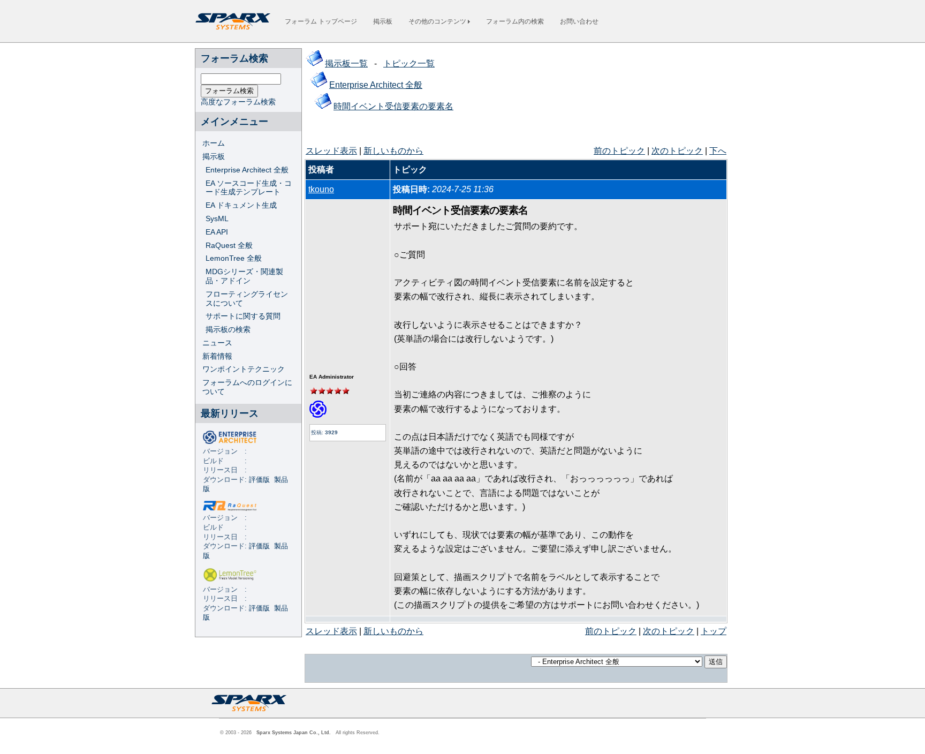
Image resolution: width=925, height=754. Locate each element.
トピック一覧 (409, 63)
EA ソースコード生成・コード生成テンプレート (249, 188)
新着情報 (217, 356)
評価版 (259, 480)
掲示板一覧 (346, 63)
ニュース (217, 342)
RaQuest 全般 (229, 245)
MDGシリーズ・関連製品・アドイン (244, 276)
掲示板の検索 (228, 329)
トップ (713, 631)
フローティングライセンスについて (247, 298)
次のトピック (677, 150)
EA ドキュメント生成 (241, 205)
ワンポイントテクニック (243, 369)
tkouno (321, 189)
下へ (717, 150)
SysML (217, 218)
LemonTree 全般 (234, 258)
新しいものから (393, 150)
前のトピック (619, 150)
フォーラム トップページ (321, 21)
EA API (217, 232)
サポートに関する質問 (243, 316)
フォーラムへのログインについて (247, 387)
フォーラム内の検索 (515, 21)
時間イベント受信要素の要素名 (393, 106)
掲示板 (382, 21)
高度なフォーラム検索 (238, 101)
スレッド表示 (331, 150)
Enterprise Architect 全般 (247, 169)
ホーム (213, 143)
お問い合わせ (579, 21)
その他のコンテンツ (438, 21)
